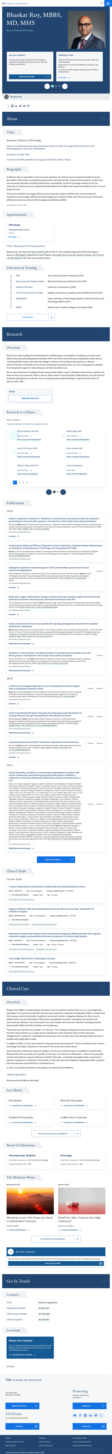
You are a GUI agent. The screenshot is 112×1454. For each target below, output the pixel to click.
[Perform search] (102, 3)
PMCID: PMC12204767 (60, 748)
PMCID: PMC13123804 (24, 636)
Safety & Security (45, 1442)
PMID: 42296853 (23, 529)
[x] (101, 1415)
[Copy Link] (103, 119)
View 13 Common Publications (29, 439)
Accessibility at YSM (79, 1438)
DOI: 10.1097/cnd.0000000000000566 (44, 607)
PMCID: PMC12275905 (23, 726)
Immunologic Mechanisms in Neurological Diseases (32, 958)
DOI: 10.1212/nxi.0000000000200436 (44, 726)
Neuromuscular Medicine (73, 255)
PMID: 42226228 (25, 607)
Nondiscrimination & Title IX (14, 1442)
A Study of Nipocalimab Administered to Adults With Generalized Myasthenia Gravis (47, 886)
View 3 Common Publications (77, 457)
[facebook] (80, 1415)
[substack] (96, 1415)
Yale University (10, 1446)
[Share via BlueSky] (20, 106)
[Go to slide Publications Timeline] (49, 492)
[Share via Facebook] (12, 106)
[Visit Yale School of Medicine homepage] (23, 1380)
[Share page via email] (24, 106)
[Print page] (28, 106)
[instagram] (85, 1415)
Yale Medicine (16, 258)
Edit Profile (10, 1366)
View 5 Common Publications (77, 439)
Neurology (57, 255)
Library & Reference (46, 1446)
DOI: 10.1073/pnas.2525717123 (43, 636)
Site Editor (42, 1438)
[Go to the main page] (16, 3)
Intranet (8, 1438)
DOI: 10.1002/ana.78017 (67, 697)
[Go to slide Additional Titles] (56, 86)
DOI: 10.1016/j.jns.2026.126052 (40, 529)
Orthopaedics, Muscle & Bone (19, 924)
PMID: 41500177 (42, 663)
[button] (86, 30)
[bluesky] (75, 1415)
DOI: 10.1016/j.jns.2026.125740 (58, 663)
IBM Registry (21, 255)
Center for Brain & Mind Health (35, 252)
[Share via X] (8, 106)
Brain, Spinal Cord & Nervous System (21, 900)
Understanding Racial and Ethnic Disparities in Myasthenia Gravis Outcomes (44, 742)
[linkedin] (90, 1415)
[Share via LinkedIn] (16, 106)
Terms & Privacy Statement (82, 1442)
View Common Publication (27, 474)
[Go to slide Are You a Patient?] (52, 86)
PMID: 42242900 (64, 578)
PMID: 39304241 (52, 839)
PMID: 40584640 (46, 748)
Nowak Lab (90, 255)
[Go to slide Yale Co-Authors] (54, 492)
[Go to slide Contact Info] (47, 86)
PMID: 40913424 (53, 697)
